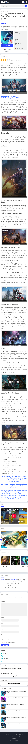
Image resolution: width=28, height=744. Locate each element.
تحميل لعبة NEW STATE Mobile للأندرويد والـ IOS (10, 676)
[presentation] (1, 539)
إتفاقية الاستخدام (12, 736)
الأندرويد (7, 492)
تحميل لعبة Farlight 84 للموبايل (6, 673)
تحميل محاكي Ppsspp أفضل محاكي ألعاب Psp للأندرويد (11, 668)
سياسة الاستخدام (19, 736)
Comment (3, 601)
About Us (14, 738)
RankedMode (14, 579)
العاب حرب (6, 11)
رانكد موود (12, 487)
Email (2, 623)
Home (2, 11)
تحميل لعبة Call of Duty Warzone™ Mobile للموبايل (10, 670)
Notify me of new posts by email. (8, 642)
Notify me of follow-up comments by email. (11, 639)
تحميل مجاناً (8, 45)
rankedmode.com (19, 734)
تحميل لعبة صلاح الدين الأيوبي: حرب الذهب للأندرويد (10, 665)
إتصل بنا (24, 736)
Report (7, 51)
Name (2, 617)
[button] (26, 6)
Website (2, 629)
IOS (22, 492)
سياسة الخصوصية (5, 736)
